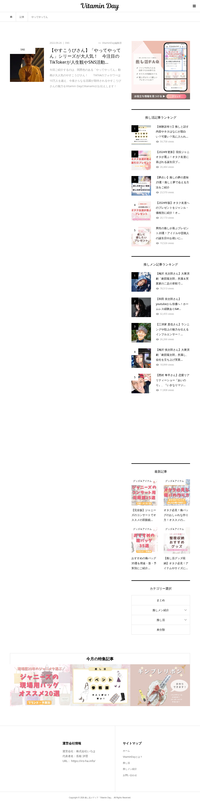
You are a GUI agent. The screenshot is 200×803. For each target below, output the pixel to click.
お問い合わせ (130, 775)
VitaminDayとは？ (132, 756)
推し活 (161, 620)
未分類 (161, 629)
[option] (40, 685)
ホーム (126, 750)
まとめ (161, 600)
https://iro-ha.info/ (83, 761)
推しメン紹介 (161, 610)
